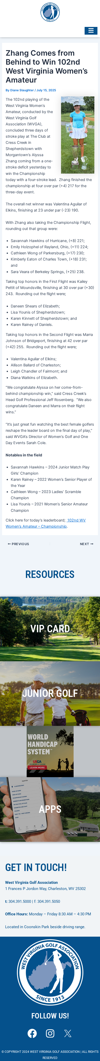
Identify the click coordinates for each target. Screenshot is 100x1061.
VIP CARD (50, 629)
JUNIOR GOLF (50, 693)
